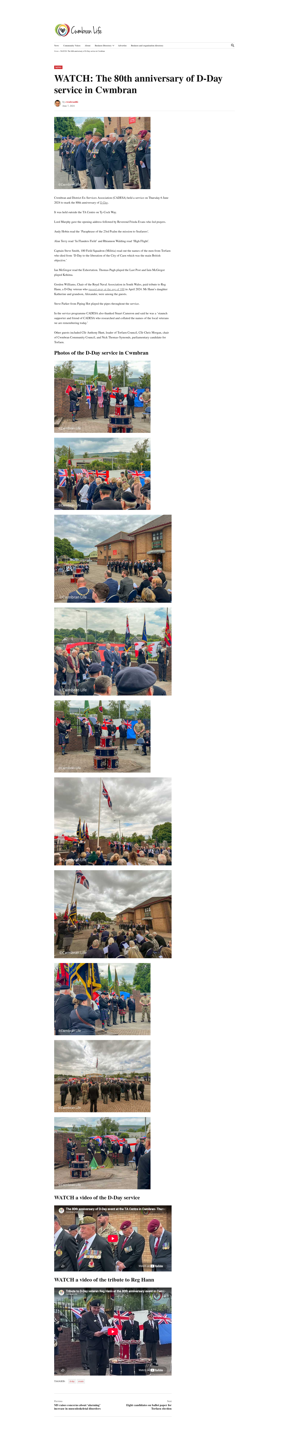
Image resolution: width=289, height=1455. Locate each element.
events (81, 1381)
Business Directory (103, 45)
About (87, 45)
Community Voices (71, 45)
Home (56, 51)
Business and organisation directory (147, 45)
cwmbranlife (71, 102)
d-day (72, 1381)
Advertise (122, 45)
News (56, 45)
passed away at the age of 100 (106, 289)
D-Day (104, 202)
